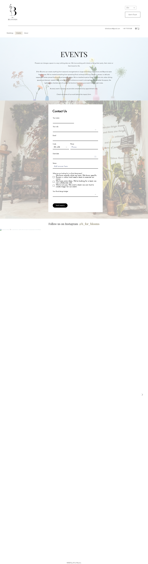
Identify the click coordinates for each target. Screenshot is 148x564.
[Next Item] (142, 394)
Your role (55, 126)
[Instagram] (136, 29)
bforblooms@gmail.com (112, 28)
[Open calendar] (95, 156)
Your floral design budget (60, 191)
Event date (56, 153)
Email (54, 135)
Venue (54, 163)
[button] (138, 29)
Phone (72, 144)
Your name (56, 118)
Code (54, 144)
